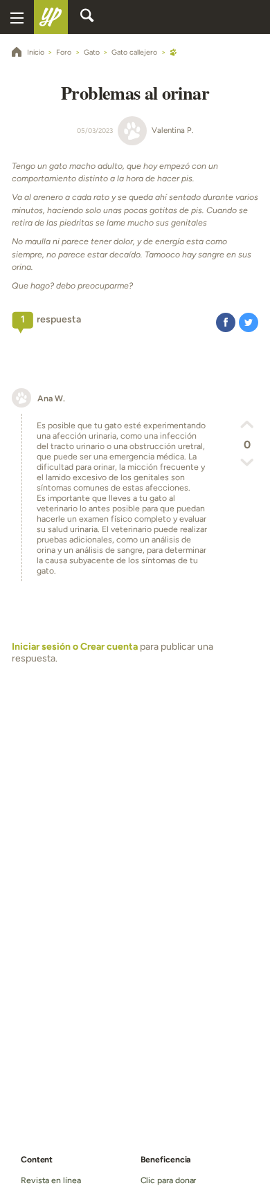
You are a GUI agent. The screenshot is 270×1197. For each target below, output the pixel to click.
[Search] (87, 17)
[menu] (17, 17)
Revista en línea (51, 1180)
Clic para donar (169, 1180)
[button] (225, 322)
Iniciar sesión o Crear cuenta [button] (75, 646)
